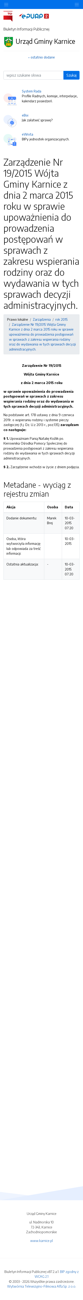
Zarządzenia (42, 319)
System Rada (31, 91)
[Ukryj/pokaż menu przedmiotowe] (6, 4)
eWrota (27, 134)
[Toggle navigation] (76, 4)
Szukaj (71, 75)
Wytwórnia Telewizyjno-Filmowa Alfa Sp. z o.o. (41, 1286)
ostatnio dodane (43, 57)
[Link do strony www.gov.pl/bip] (10, 16)
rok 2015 (61, 319)
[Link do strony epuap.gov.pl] (34, 16)
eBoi (25, 115)
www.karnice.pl (41, 1241)
